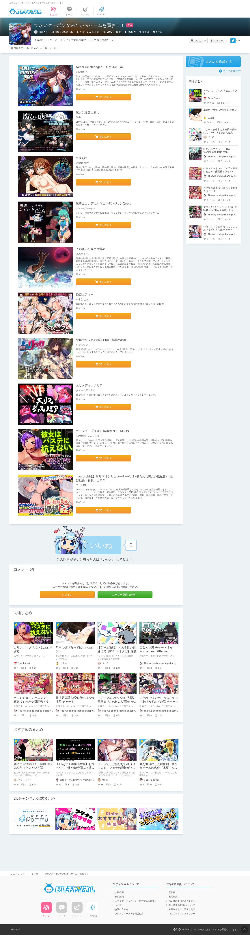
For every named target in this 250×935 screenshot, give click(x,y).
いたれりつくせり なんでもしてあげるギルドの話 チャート (158, 699)
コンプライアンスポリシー (182, 913)
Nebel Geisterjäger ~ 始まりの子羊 (99, 67)
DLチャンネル (25, 11)
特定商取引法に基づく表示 (182, 901)
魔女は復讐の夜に (87, 112)
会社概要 (119, 892)
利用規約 (119, 896)
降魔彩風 (82, 158)
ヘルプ (118, 905)
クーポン (53, 48)
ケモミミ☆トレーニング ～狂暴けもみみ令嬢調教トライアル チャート (33, 701)
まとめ (34, 873)
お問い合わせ (121, 909)
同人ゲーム (36, 48)
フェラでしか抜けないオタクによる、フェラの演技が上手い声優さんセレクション (117, 767)
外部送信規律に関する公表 (182, 909)
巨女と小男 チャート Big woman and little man (155, 649)
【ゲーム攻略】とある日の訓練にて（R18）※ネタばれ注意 (117, 649)
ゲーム (158, 31)
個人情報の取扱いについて (182, 905)
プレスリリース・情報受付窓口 (130, 913)
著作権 (172, 892)
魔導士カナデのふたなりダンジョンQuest (103, 203)
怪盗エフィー (85, 294)
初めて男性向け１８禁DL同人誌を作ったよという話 (33, 766)
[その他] (238, 40)
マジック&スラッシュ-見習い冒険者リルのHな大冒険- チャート (117, 701)
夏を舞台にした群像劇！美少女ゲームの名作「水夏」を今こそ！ (158, 767)
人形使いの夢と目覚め (90, 249)
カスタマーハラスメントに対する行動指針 (136, 901)
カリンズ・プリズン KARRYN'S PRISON (102, 431)
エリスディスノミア (89, 385)
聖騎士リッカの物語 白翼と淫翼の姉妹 (101, 340)
